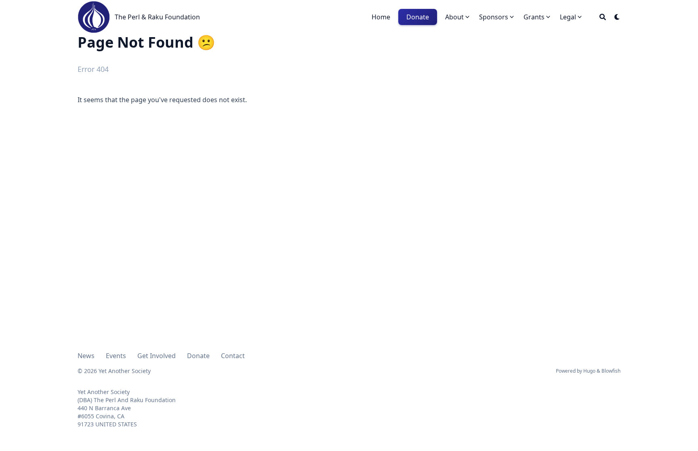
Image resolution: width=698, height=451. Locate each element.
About (454, 17)
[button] (458, 17)
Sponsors (493, 17)
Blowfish (610, 370)
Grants (534, 17)
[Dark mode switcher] (617, 17)
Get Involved (156, 355)
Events (116, 355)
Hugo (589, 370)
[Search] (602, 17)
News (86, 355)
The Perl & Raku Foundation (157, 17)
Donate (198, 355)
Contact (233, 355)
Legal (568, 17)
